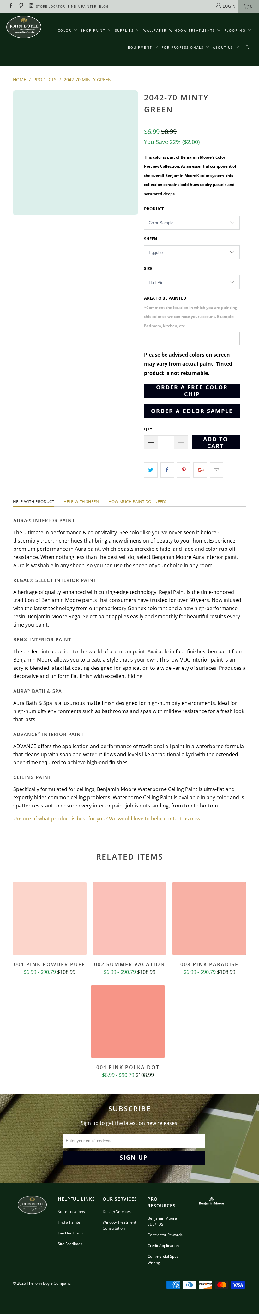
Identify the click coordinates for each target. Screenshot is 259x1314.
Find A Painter (82, 6)
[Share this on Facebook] (167, 470)
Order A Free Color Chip (192, 391)
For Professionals (183, 47)
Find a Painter (70, 1222)
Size (148, 268)
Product (154, 209)
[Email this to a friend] (216, 470)
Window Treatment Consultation (119, 1225)
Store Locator (50, 6)
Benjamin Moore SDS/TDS (162, 1221)
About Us (224, 47)
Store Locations (71, 1211)
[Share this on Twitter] (151, 470)
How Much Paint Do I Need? (137, 501)
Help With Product (33, 501)
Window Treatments (193, 30)
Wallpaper (154, 30)
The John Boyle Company (48, 1283)
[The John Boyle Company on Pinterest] (20, 6)
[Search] (247, 47)
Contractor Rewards (165, 1235)
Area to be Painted (190, 311)
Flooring (235, 30)
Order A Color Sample (192, 411)
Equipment (141, 47)
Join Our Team (70, 1233)
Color (64, 30)
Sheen (150, 239)
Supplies (124, 30)
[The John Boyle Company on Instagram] (31, 6)
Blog (104, 6)
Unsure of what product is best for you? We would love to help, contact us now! (107, 818)
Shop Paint (93, 30)
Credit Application (163, 1245)
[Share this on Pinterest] (183, 470)
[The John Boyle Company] (23, 27)
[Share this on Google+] (200, 470)
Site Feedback (70, 1243)
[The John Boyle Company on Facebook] (10, 6)
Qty (148, 429)
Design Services (117, 1211)
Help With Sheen (81, 501)
